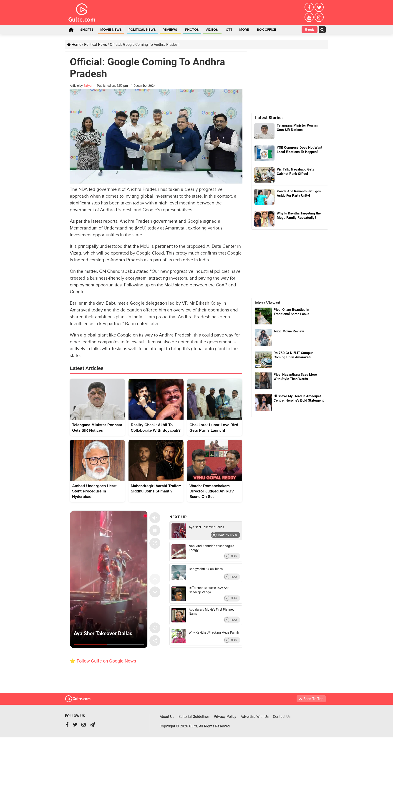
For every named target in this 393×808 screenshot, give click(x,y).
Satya (87, 85)
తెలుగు (309, 30)
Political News (142, 30)
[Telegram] (92, 725)
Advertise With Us (255, 716)
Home (71, 29)
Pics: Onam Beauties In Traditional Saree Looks (291, 312)
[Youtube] (309, 17)
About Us (167, 716)
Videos (212, 30)
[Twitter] (319, 7)
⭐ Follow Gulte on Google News (103, 661)
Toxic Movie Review (289, 331)
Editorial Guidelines (194, 716)
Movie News (111, 30)
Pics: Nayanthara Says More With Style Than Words (295, 376)
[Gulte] (81, 11)
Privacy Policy (225, 716)
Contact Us (281, 716)
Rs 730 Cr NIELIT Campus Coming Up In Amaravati (293, 355)
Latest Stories (268, 117)
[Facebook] (309, 7)
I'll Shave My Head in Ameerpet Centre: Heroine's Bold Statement (299, 398)
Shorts (86, 30)
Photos (192, 30)
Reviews (170, 30)
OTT (229, 30)
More (244, 30)
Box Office (266, 30)
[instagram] (319, 17)
